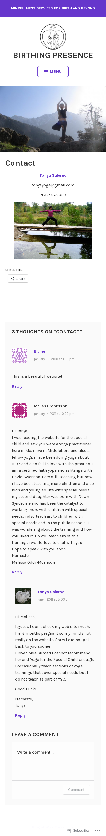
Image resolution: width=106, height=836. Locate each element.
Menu (56, 71)
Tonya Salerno (53, 175)
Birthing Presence (53, 55)
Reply (17, 386)
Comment (76, 789)
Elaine (39, 351)
